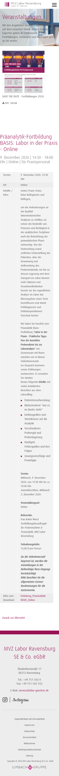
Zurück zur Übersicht (13, 617)
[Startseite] (23, 4)
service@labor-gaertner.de (34, 690)
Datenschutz (29, 731)
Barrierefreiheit (29, 737)
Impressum (29, 725)
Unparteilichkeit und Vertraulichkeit (30, 719)
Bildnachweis (29, 743)
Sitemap (29, 755)
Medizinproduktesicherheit (29, 749)
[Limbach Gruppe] (29, 767)
